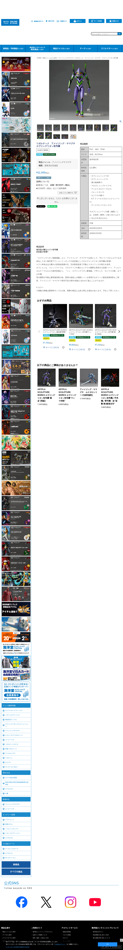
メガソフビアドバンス (12, 715)
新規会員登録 (67, 931)
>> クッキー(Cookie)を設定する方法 (17, 947)
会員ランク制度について (40, 935)
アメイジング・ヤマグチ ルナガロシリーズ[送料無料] (88, 392)
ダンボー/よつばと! (11, 767)
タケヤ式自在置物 (11, 778)
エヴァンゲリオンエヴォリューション (16, 725)
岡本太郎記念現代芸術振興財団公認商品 (16, 783)
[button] (39, 331)
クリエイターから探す (9, 938)
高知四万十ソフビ (11, 719)
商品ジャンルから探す (50, 58)
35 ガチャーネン (10, 858)
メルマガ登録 (67, 935)
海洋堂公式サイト (98, 931)
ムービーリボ (9, 740)
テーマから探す (7, 935)
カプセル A (8, 853)
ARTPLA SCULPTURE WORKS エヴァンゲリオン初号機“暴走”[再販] (46, 395)
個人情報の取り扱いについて (101, 938)
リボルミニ (8, 758)
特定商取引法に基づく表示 (101, 935)
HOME (39, 58)
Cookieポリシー (60, 944)
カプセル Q (8, 789)
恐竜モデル (8, 824)
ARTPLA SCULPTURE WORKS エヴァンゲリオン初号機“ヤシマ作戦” (67, 395)
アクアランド (9, 820)
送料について (42, 181)
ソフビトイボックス (11, 829)
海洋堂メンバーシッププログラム (42, 931)
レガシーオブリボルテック (14, 735)
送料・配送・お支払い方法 (41, 938)
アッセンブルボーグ (11, 849)
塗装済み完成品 (51, 166)
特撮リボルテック (11, 749)
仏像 (6, 793)
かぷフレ (8, 762)
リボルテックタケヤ (11, 744)
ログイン (65, 938)
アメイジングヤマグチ (12, 731)
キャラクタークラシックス (14, 710)
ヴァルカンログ (10, 753)
